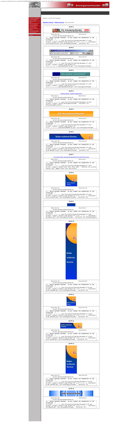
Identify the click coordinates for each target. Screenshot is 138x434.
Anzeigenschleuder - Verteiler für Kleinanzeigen (71, 93)
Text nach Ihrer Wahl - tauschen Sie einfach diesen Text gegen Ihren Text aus (71, 157)
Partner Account (59, 22)
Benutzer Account (48, 22)
